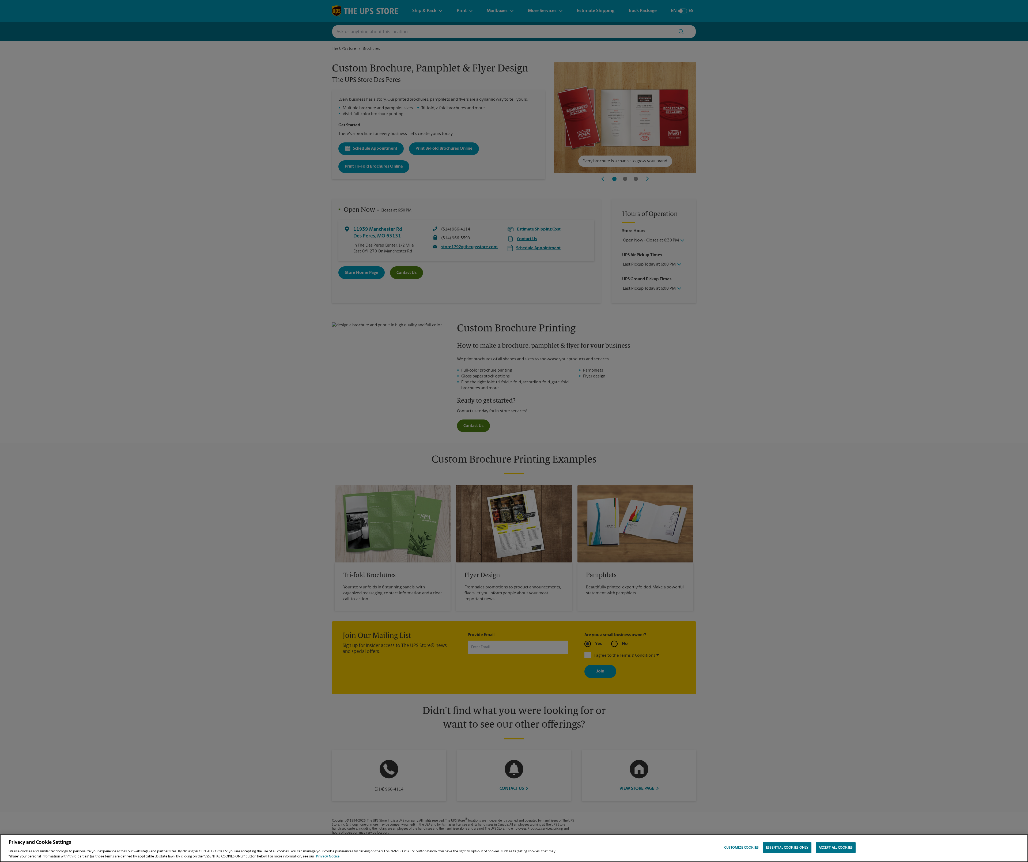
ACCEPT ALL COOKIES (836, 847)
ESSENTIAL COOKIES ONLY (787, 847)
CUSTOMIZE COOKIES (741, 847)
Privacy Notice (327, 856)
